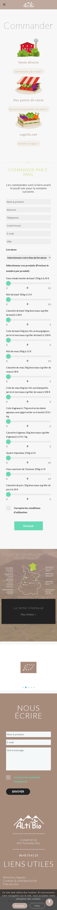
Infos (37, 906)
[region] (28, 595)
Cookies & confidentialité (20, 880)
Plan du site (10, 884)
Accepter (20, 906)
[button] (23, 687)
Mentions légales (14, 877)
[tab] (15, 628)
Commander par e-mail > (28, 71)
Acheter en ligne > (28, 143)
